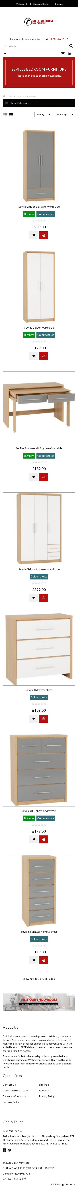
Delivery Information (14, 1096)
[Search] (71, 46)
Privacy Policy (46, 1096)
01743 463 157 (58, 39)
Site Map (44, 1084)
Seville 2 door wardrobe (39, 327)
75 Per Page (61, 114)
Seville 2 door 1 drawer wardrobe (39, 206)
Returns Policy (11, 1102)
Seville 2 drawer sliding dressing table (39, 448)
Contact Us (9, 1084)
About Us (44, 1090)
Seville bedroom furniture (22, 96)
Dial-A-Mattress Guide (15, 1090)
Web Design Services (63, 1184)
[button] (70, 53)
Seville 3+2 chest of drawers (39, 810)
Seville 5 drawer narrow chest (39, 931)
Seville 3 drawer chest (39, 690)
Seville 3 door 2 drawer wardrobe (39, 569)
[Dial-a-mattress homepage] (39, 22)
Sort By (40, 114)
